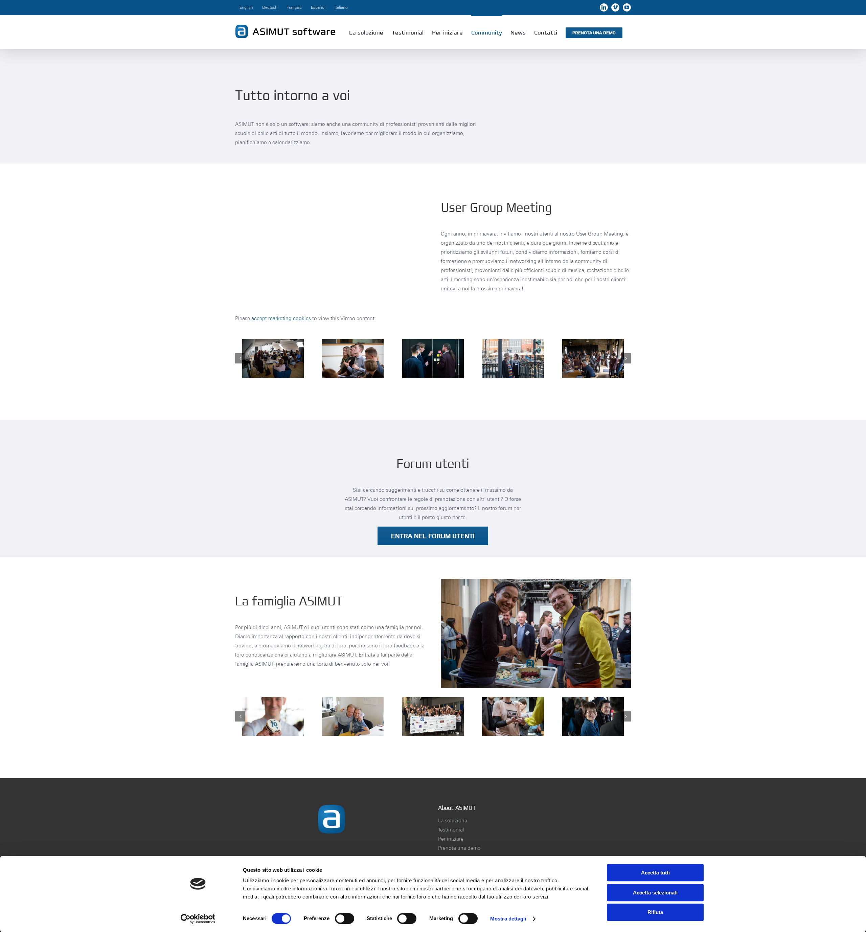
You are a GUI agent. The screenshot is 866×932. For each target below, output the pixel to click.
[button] (240, 358)
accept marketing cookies (281, 318)
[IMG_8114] (433, 716)
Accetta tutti (655, 872)
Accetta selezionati (655, 892)
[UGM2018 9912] (353, 358)
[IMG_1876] (353, 716)
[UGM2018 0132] (513, 358)
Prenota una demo (459, 848)
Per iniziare (450, 839)
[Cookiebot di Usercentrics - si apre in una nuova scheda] (198, 919)
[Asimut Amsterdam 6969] (593, 716)
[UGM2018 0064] (593, 358)
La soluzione (452, 820)
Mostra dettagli (508, 919)
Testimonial (451, 830)
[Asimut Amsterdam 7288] (273, 716)
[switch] (344, 918)
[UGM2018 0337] (433, 358)
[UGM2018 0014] (273, 358)
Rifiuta (655, 912)
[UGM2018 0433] (513, 716)
